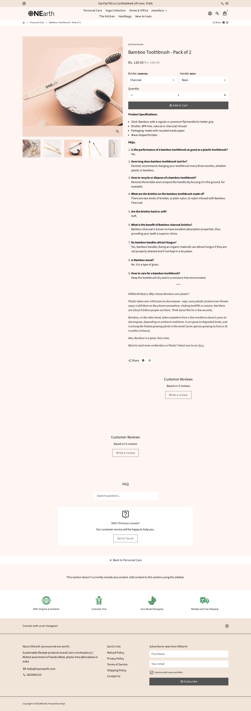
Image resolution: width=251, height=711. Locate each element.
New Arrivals (143, 16)
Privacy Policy (115, 659)
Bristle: (138, 74)
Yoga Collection (115, 10)
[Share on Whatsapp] (227, 22)
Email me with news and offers (169, 672)
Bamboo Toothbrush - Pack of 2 (65, 22)
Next (117, 86)
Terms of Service (117, 664)
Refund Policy (115, 653)
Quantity (133, 89)
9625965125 (32, 675)
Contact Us (113, 676)
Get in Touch (125, 538)
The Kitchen (107, 16)
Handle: (188, 74)
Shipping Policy (116, 670)
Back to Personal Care (125, 560)
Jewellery (159, 10)
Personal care (135, 44)
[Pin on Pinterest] (224, 22)
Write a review (178, 395)
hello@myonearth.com (39, 669)
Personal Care (93, 10)
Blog (201, 345)
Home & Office (138, 10)
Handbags (125, 16)
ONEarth (43, 703)
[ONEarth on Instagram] (24, 3)
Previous (27, 86)
